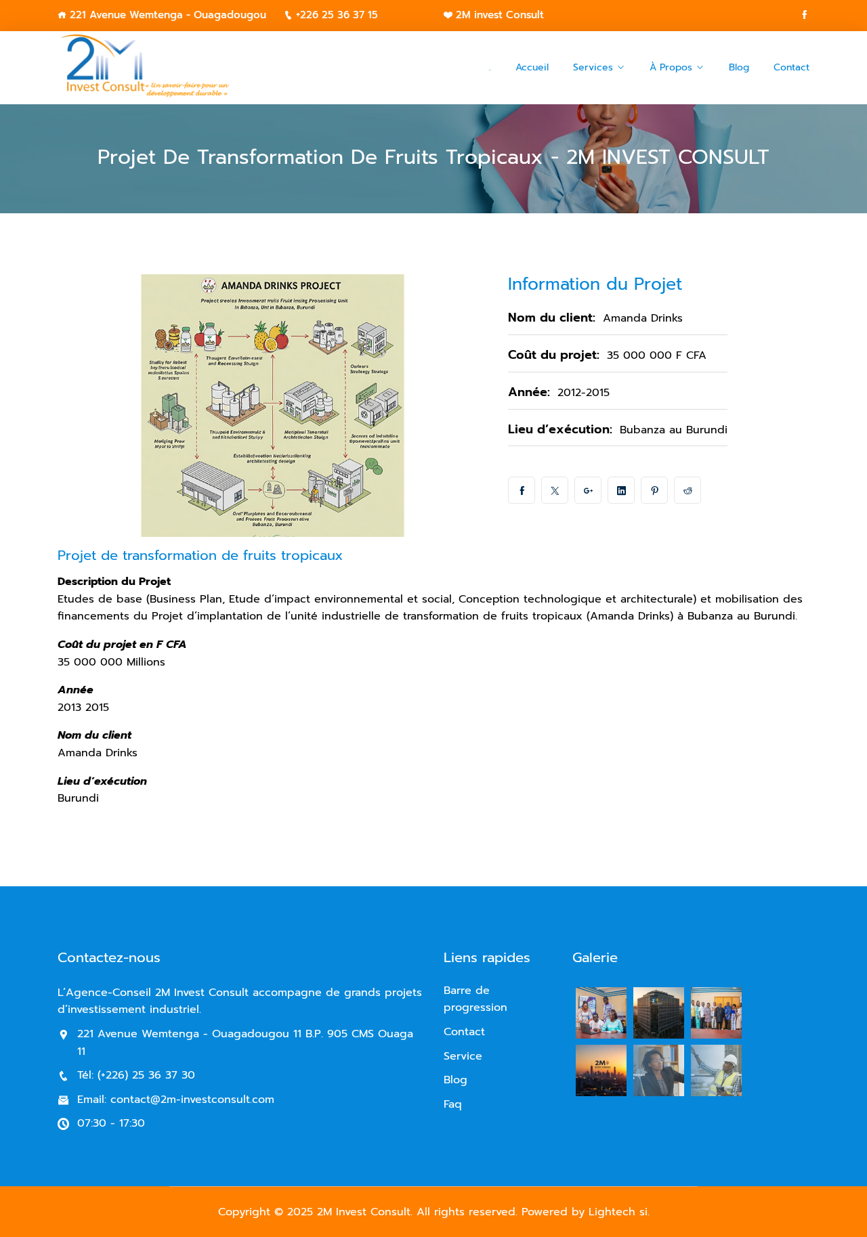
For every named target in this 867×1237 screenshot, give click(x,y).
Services (593, 67)
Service (463, 1056)
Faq (453, 1104)
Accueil (532, 67)
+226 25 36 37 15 (337, 14)
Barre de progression (475, 999)
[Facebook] (804, 15)
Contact (791, 67)
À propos (671, 67)
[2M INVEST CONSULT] (144, 68)
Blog (739, 67)
